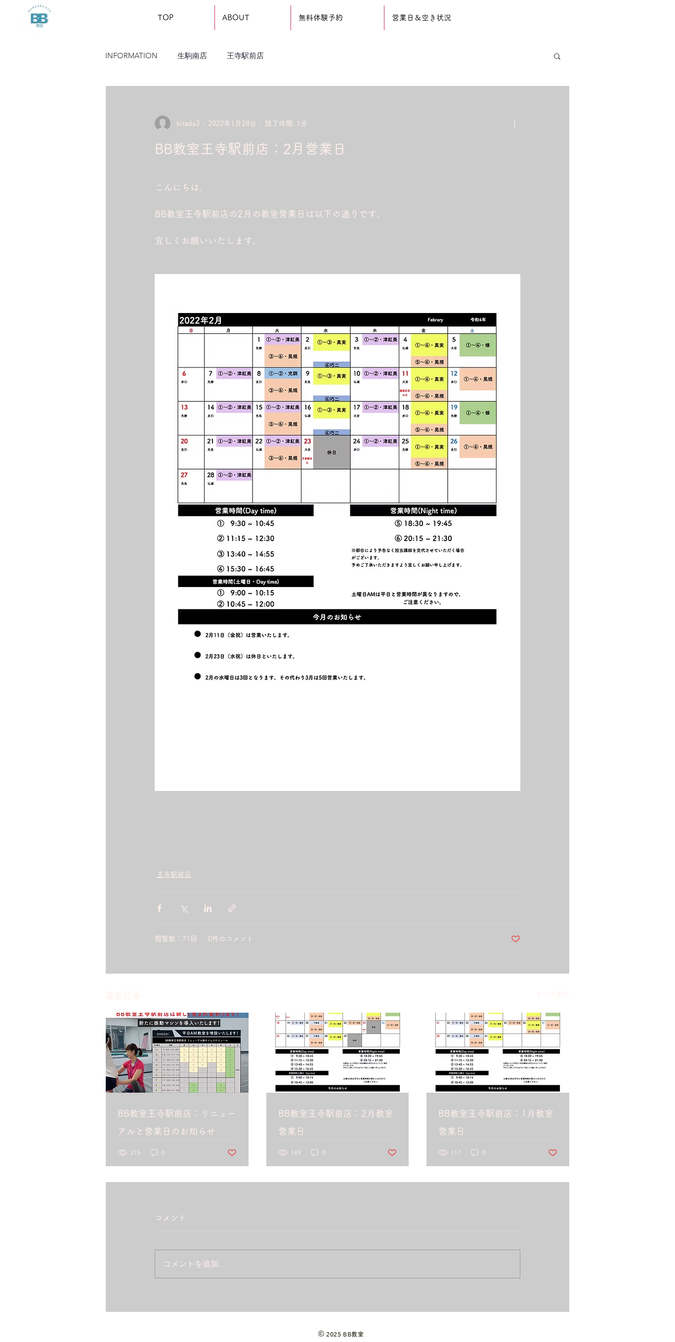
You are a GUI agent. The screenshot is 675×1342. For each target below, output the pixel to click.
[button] (557, 56)
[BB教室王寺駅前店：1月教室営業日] (497, 1053)
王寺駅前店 (245, 55)
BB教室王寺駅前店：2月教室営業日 (335, 1122)
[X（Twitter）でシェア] (183, 908)
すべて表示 (552, 993)
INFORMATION (131, 55)
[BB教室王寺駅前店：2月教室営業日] (337, 1053)
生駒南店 (192, 55)
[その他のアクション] (514, 123)
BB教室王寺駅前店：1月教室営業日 (495, 1122)
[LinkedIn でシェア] (207, 908)
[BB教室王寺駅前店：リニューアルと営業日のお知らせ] (177, 1053)
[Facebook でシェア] (159, 908)
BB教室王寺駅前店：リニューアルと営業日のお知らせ (177, 1122)
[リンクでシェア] (232, 908)
